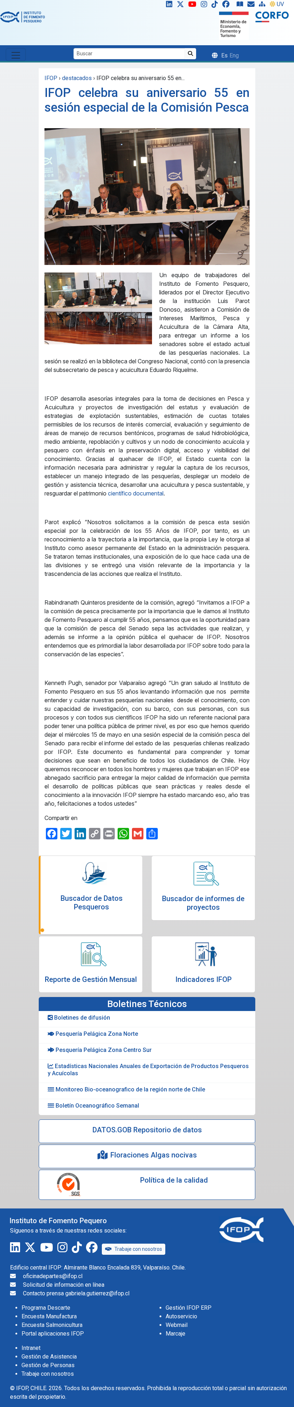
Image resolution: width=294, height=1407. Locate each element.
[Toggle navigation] (16, 54)
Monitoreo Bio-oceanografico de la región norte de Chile (129, 1089)
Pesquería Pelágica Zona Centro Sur (103, 1050)
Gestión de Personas (48, 1365)
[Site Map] (263, 5)
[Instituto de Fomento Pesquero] (22, 16)
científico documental (135, 493)
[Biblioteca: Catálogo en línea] (241, 5)
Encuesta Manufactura (49, 1316)
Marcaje (175, 1333)
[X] (182, 5)
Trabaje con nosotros (138, 1249)
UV (280, 4)
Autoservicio (181, 1316)
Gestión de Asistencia (49, 1356)
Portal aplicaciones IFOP (53, 1333)
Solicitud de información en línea (63, 1284)
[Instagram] (205, 5)
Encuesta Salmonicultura (52, 1325)
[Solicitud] (252, 5)
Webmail (177, 1325)
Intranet (31, 1348)
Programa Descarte (46, 1307)
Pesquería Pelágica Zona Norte (96, 1033)
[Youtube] (193, 5)
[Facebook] (228, 5)
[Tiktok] (216, 5)
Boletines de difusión (81, 1017)
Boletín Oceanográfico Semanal (96, 1105)
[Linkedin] (167, 5)
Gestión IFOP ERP (189, 1307)
